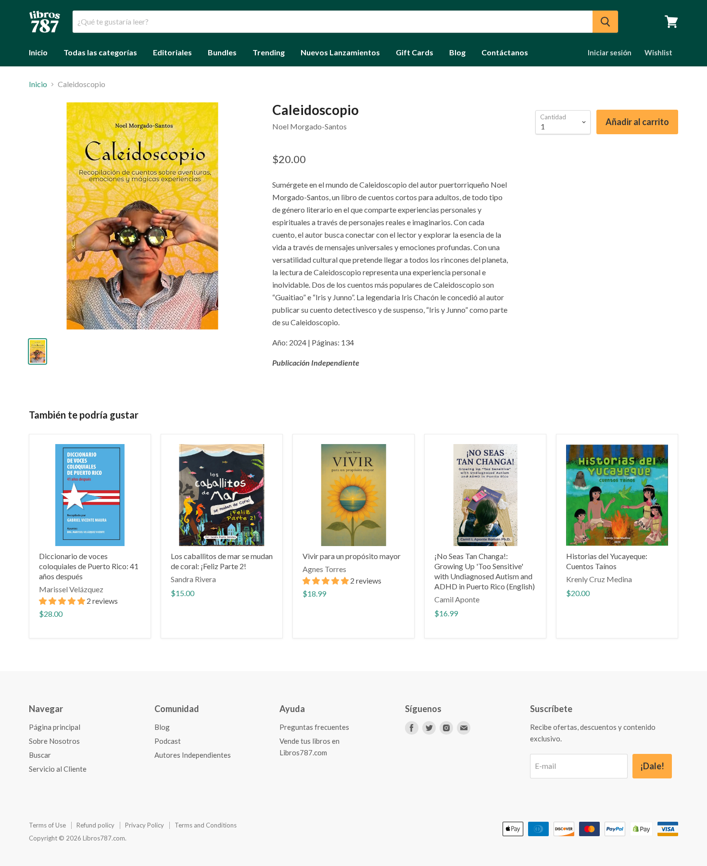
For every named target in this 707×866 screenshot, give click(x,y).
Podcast (167, 741)
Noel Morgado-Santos (309, 126)
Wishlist (658, 52)
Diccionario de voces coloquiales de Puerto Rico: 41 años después (89, 566)
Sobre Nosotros (54, 741)
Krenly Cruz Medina (599, 579)
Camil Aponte (457, 599)
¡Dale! (652, 766)
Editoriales (172, 52)
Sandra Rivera (193, 579)
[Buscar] (605, 22)
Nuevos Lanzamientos (340, 52)
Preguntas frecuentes (314, 727)
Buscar (40, 755)
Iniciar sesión (609, 52)
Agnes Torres (324, 568)
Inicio (38, 52)
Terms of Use (47, 825)
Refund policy (95, 825)
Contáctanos (504, 52)
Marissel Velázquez (71, 589)
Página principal (54, 727)
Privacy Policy (144, 825)
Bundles (222, 52)
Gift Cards (414, 52)
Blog (457, 52)
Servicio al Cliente (58, 768)
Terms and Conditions (206, 825)
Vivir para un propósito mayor (352, 555)
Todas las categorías (100, 52)
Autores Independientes (192, 755)
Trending (268, 52)
